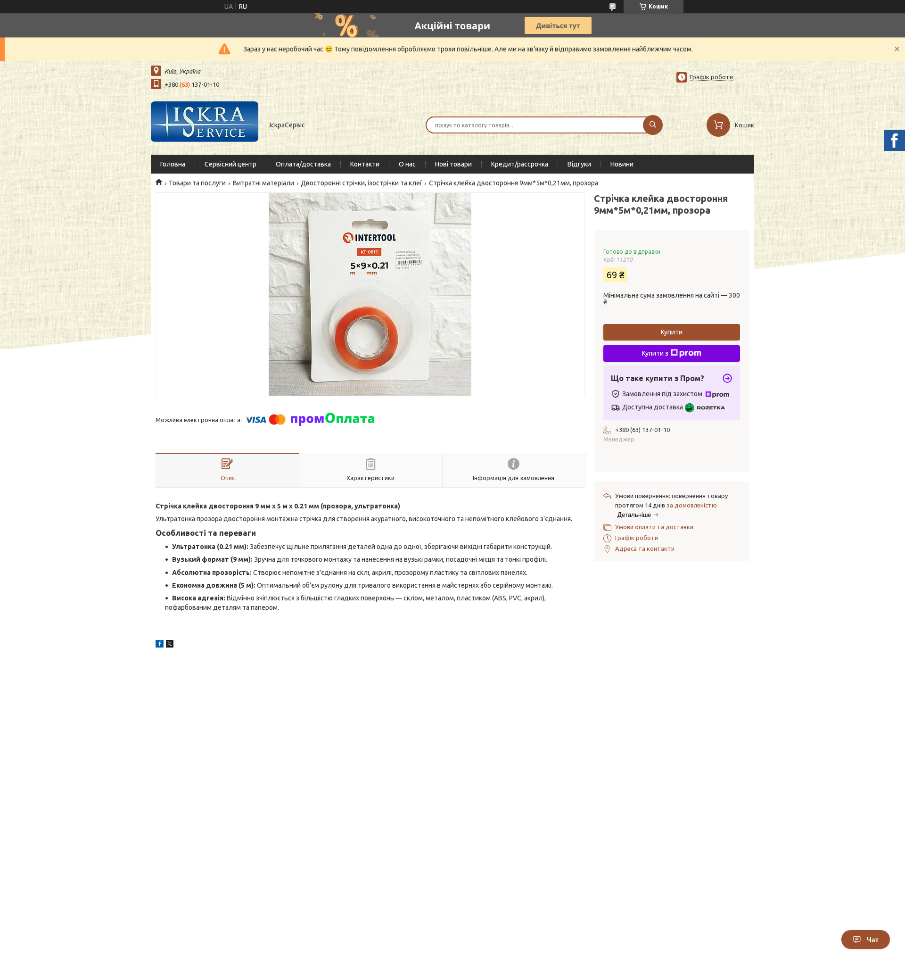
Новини (622, 164)
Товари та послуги (197, 183)
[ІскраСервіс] (204, 124)
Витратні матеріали (263, 183)
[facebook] (160, 645)
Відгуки (579, 164)
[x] (169, 645)
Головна (172, 164)
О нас (407, 164)
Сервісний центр (230, 164)
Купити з (655, 353)
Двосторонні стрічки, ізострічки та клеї (361, 183)
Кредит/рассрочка (519, 164)
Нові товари (453, 164)
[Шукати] (653, 125)
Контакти (364, 164)
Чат (873, 939)
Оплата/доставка (303, 164)
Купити (672, 332)
